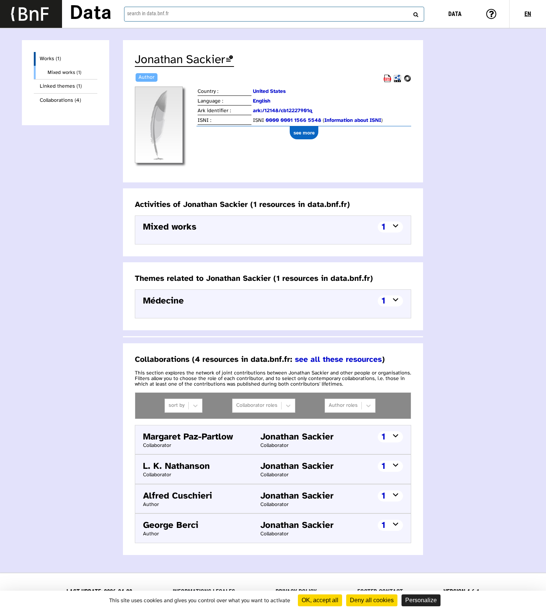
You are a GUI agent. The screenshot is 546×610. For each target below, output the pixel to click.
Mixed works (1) (64, 72)
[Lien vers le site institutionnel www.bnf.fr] (31, 14)
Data (90, 13)
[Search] (415, 13)
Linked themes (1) (61, 86)
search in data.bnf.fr (148, 13)
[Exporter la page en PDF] (387, 81)
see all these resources (338, 360)
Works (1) (50, 59)
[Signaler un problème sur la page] (229, 60)
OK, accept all (320, 600)
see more (304, 133)
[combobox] (274, 14)
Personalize (421, 600)
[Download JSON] (407, 81)
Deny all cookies (372, 600)
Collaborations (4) (60, 100)
